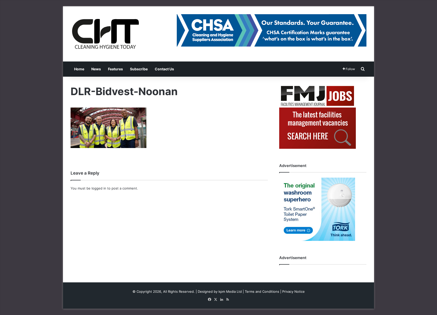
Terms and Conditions (262, 291)
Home (79, 69)
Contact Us (164, 69)
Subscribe (139, 69)
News (96, 69)
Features (115, 69)
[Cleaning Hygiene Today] (105, 33)
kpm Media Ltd (230, 291)
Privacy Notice (293, 291)
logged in (99, 188)
